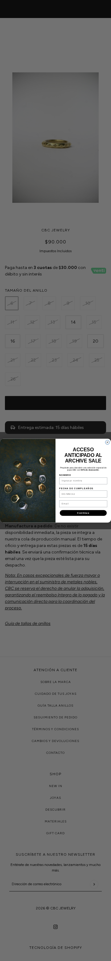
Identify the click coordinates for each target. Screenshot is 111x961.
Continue (83, 513)
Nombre (65, 475)
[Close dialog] (107, 442)
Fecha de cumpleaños (76, 488)
